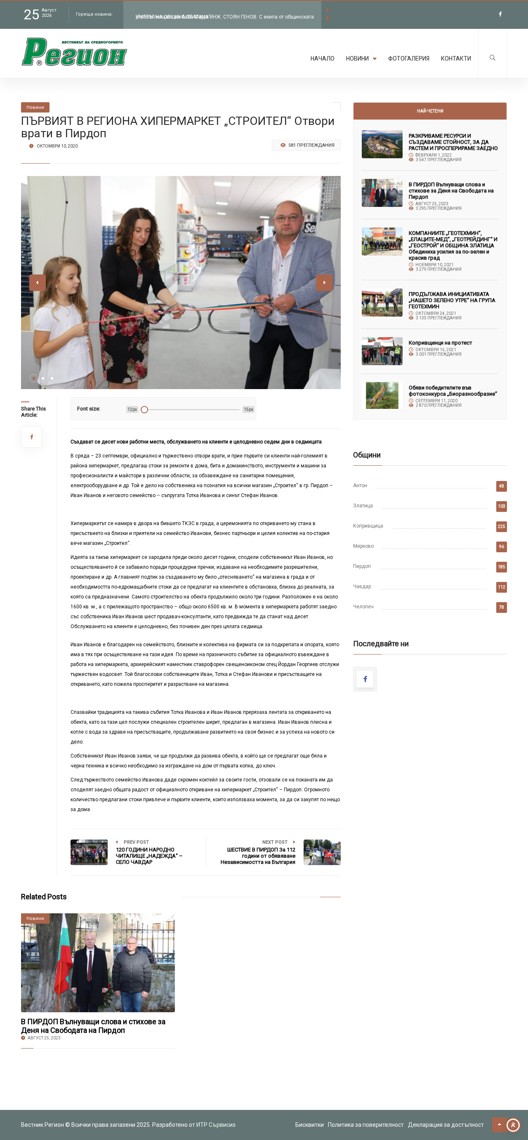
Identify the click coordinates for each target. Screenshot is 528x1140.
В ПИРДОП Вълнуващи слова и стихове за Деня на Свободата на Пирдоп (93, 1025)
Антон (360, 485)
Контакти (456, 58)
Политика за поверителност (366, 1124)
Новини (357, 58)
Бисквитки (309, 1124)
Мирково (363, 546)
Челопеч (363, 607)
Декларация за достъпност (446, 1124)
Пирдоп (362, 566)
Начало (323, 58)
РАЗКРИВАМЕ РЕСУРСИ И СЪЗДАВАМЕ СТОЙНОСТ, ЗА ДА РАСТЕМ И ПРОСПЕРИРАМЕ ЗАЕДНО (453, 142)
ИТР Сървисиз (216, 1124)
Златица (363, 506)
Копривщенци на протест (440, 343)
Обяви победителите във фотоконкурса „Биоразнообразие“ (453, 391)
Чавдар (362, 586)
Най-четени (430, 111)
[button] (34, 378)
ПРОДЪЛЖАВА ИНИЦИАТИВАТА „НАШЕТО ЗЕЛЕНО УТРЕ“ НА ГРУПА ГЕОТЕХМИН (452, 300)
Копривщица (368, 526)
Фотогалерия (408, 58)
